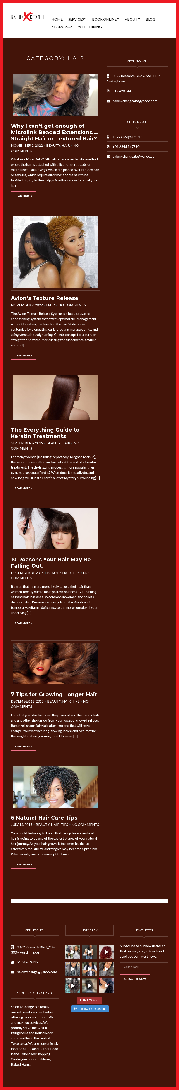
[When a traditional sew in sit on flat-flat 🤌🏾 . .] (72, 969)
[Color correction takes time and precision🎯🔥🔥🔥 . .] (106, 952)
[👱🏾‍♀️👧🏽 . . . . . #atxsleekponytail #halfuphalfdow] (106, 985)
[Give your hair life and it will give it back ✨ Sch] (72, 985)
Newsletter (144, 930)
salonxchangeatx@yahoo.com (135, 101)
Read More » (23, 195)
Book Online (104, 19)
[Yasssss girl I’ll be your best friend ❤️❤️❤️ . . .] (89, 969)
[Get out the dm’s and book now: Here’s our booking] (72, 952)
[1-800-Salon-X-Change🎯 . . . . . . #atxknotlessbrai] (89, 952)
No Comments (72, 305)
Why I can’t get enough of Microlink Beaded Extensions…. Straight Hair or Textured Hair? (54, 132)
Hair (65, 145)
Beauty (53, 145)
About (131, 19)
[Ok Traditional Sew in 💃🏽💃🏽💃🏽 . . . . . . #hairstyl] (89, 985)
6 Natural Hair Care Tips (44, 817)
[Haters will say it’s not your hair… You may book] (106, 969)
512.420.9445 (62, 26)
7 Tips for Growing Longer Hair (54, 694)
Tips (75, 572)
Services (76, 19)
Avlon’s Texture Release (44, 298)
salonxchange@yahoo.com (37, 972)
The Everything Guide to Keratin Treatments (45, 433)
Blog (150, 19)
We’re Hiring (90, 26)
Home (57, 19)
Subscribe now (135, 978)
